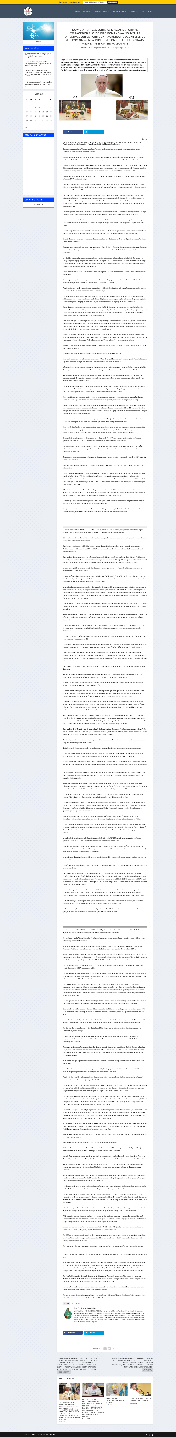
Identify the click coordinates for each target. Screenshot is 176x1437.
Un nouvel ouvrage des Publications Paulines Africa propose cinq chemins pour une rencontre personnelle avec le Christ (38, 72)
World (86, 11)
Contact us (146, 11)
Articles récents (75, 1303)
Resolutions (101, 11)
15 (47, 112)
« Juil (26, 127)
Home (77, 11)
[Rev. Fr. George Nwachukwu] (68, 1318)
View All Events (38, 205)
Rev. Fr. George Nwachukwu (97, 48)
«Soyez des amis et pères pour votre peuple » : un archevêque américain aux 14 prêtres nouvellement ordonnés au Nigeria (38, 82)
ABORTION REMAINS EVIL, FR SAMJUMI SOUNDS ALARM (140, 1399)
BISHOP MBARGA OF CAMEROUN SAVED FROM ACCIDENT (115, 1400)
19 (35, 116)
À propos (66, 1303)
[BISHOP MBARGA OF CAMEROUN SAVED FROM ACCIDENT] (117, 1389)
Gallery (134, 11)
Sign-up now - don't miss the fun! (69, 2)
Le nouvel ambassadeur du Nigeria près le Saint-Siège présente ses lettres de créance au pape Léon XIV (38, 55)
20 (39, 116)
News (119, 48)
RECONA (53, 1434)
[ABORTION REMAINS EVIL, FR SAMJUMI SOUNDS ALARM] (140, 1389)
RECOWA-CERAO (36, 1434)
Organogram (118, 11)
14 (43, 112)
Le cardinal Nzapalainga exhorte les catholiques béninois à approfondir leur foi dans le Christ (38, 63)
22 (47, 116)
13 (39, 112)
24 (27, 120)
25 (31, 120)
